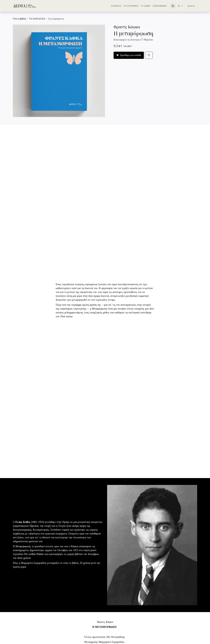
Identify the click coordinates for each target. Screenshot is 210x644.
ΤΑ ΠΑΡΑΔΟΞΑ (37, 18)
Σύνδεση (191, 6)
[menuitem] (116, 6)
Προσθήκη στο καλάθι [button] (130, 55)
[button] (173, 6)
